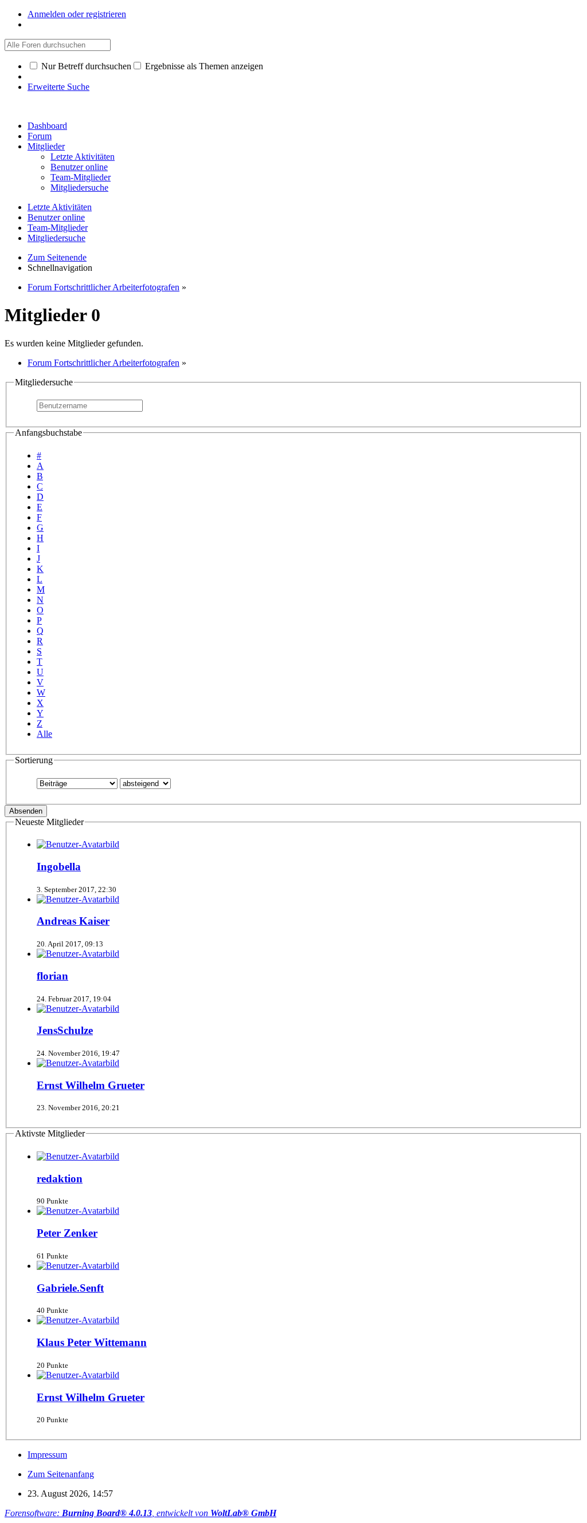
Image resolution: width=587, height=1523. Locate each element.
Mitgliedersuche (44, 382)
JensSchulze (65, 1030)
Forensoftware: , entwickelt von (140, 1513)
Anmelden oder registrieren (77, 14)
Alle (44, 734)
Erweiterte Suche (58, 87)
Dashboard (47, 126)
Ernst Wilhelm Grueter (90, 1085)
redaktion (60, 1179)
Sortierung (34, 760)
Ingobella (59, 867)
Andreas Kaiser (73, 921)
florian (52, 976)
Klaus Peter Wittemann (92, 1342)
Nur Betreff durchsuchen (85, 66)
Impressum (47, 1454)
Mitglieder (46, 146)
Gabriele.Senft (70, 1288)
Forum (40, 136)
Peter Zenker (67, 1233)
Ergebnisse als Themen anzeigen (203, 66)
